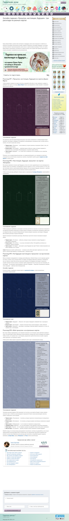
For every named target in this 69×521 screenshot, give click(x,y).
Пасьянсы (34, 11)
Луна (55, 118)
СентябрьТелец (59, 74)
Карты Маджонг (57, 42)
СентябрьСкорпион (59, 84)
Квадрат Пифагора (58, 46)
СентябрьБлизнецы (63, 74)
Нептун (55, 129)
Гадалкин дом (10, 2)
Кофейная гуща (52, 11)
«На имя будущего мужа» (13, 463)
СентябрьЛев (59, 79)
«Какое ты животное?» (35, 464)
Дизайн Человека (57, 54)
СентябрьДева (63, 79)
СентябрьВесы (54, 84)
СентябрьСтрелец (63, 84)
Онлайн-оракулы (57, 44)
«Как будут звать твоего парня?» (14, 452)
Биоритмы (56, 50)
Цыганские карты (57, 32)
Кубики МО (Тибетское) (59, 38)
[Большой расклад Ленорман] (59, 66)
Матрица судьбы (40, 11)
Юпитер (55, 125)
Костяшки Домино (58, 36)
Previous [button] (1, 8)
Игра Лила (56, 58)
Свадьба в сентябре (56, 106)
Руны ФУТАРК (57, 25)
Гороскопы (11, 11)
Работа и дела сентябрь (57, 104)
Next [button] (67, 8)
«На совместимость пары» (13, 460)
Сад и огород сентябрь (57, 107)
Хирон (55, 132)
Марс (55, 123)
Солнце (55, 117)
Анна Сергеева (15, 442)
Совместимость (58, 11)
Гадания (6, 11)
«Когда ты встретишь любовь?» (14, 454)
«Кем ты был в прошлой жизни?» (38, 461)
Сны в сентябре (56, 108)
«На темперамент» (11, 464)
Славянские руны (58, 34)
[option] (6, 9)
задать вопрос (44, 446)
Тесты (23, 11)
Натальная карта (46, 11)
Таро (29, 11)
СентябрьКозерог (54, 89)
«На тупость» (33, 458)
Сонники (17, 11)
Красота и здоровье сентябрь (58, 100)
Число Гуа (56, 48)
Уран (55, 128)
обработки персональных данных (37, 494)
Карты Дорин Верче (58, 29)
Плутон (55, 131)
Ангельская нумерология (59, 56)
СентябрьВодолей (59, 89)
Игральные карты (57, 23)
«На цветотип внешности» (36, 460)
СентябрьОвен (54, 74)
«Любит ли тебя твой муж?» (13, 458)
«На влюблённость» (11, 461)
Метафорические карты (59, 52)
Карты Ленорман (57, 27)
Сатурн (55, 126)
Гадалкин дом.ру (8, 515)
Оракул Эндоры (57, 30)
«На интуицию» (33, 457)
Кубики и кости (57, 40)
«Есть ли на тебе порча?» (36, 454)
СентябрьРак (54, 79)
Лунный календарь (63, 11)
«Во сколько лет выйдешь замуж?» (15, 455)
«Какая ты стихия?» (34, 463)
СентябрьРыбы (63, 89)
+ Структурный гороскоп (59, 91)
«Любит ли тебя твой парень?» (14, 457)
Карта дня (56, 21)
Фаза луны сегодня (56, 99)
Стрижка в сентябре (57, 102)
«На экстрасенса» (34, 455)
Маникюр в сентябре (57, 103)
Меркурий (56, 120)
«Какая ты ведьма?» (34, 452)
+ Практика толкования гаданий (59, 60)
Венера (55, 121)
